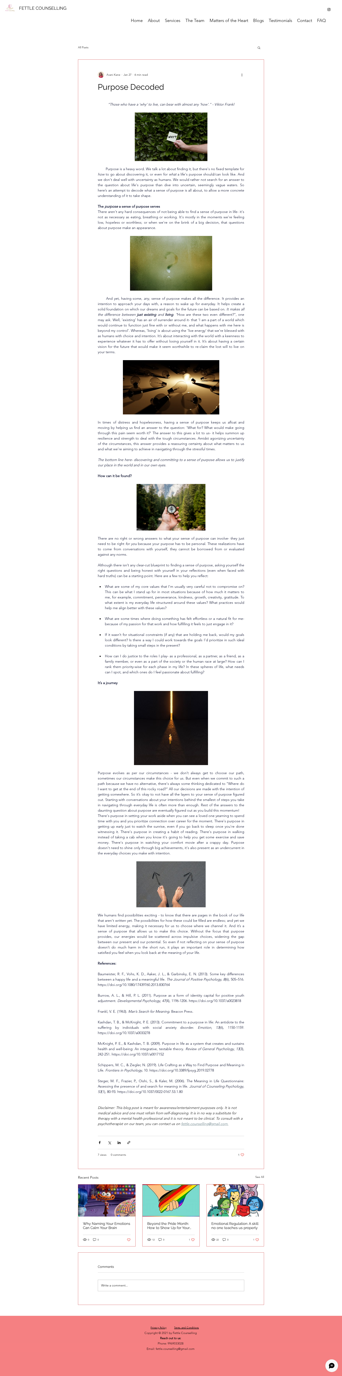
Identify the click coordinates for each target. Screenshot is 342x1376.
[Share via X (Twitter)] (109, 1142)
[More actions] (241, 74)
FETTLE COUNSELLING (42, 8)
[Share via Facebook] (100, 1142)
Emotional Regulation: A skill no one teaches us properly (234, 1225)
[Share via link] (129, 1142)
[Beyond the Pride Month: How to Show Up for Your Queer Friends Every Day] (171, 1200)
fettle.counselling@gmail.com (175, 1349)
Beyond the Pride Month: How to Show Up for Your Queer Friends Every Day (168, 1225)
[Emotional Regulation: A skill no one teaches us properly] (235, 1200)
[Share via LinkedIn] (119, 1142)
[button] (259, 47)
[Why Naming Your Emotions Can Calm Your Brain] (106, 1200)
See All (259, 1177)
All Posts (83, 47)
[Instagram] (329, 9)
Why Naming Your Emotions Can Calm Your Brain (106, 1225)
